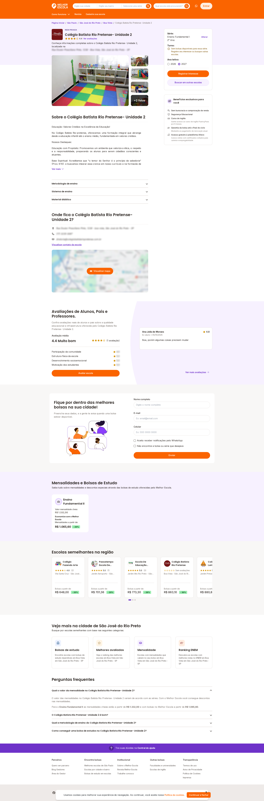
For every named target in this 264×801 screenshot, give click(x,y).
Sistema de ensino (62, 191)
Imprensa (187, 777)
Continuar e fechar (198, 795)
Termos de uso (190, 765)
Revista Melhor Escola (127, 769)
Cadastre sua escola (95, 14)
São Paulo (72, 23)
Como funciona (59, 14)
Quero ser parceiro (60, 765)
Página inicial (58, 23)
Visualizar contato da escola (67, 244)
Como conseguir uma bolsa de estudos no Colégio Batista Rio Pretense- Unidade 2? (99, 730)
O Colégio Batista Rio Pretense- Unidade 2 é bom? (80, 715)
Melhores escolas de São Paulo (98, 765)
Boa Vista (107, 23)
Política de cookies (174, 795)
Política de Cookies (191, 773)
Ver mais (56, 169)
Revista (78, 14)
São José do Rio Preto (90, 23)
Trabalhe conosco (125, 773)
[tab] (129, 599)
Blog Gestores (58, 769)
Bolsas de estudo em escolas (97, 773)
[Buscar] (148, 6)
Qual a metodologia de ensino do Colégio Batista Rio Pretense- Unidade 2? (94, 722)
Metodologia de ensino (65, 183)
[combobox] (85, 6)
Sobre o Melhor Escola (127, 765)
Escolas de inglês (158, 769)
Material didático (61, 199)
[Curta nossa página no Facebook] (54, 793)
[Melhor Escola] (60, 6)
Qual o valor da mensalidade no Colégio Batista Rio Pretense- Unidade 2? (93, 690)
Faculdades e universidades (163, 765)
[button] (132, 748)
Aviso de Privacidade (192, 769)
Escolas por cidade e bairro (97, 769)
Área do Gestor (59, 773)
